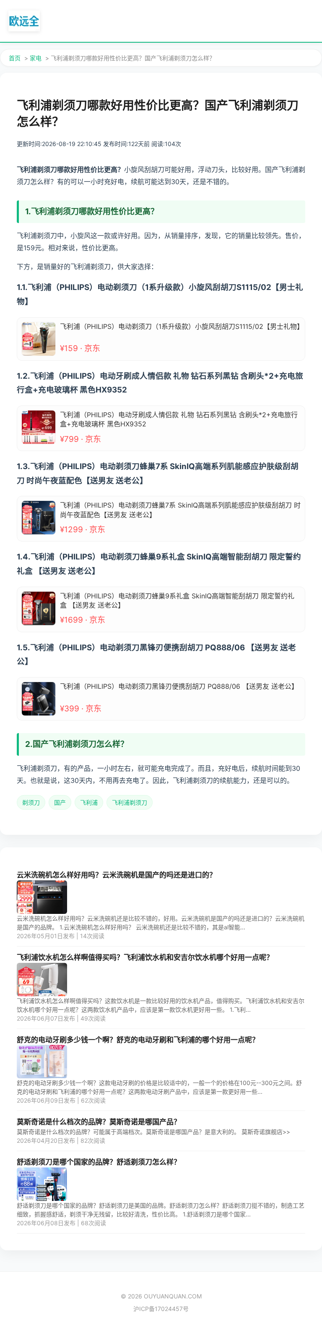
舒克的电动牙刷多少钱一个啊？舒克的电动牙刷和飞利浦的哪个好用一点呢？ (138, 1040)
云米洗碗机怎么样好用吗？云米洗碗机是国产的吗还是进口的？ (116, 875)
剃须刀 (31, 802)
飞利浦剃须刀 (129, 802)
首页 (15, 58)
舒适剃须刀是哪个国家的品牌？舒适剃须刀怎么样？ (99, 1162)
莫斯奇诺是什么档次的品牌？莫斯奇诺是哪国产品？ (99, 1122)
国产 (60, 802)
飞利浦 (89, 802)
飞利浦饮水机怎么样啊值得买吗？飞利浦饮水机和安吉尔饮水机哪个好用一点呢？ (145, 957)
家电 (36, 58)
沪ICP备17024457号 (161, 1308)
